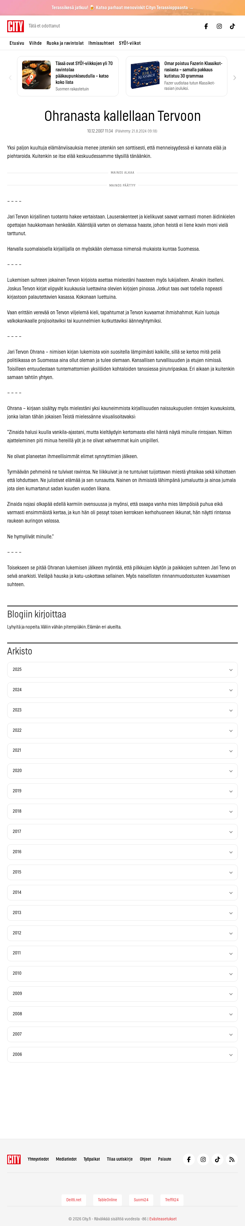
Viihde (35, 43)
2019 (17, 791)
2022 (17, 730)
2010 (17, 973)
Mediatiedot (66, 1159)
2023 (17, 710)
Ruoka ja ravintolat (65, 43)
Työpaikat (92, 1159)
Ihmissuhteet (101, 43)
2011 (17, 953)
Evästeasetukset (163, 1219)
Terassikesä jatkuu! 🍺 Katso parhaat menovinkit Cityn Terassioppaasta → (123, 7)
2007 (17, 1034)
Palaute (164, 1159)
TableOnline (107, 1200)
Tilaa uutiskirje (120, 1159)
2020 (17, 770)
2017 (17, 831)
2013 (17, 913)
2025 (17, 669)
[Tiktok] (232, 26)
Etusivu (17, 43)
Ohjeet (145, 1159)
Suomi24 (141, 1200)
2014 (17, 892)
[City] (14, 1159)
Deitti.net (73, 1200)
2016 (17, 852)
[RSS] (232, 1159)
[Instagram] (219, 26)
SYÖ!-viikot (130, 43)
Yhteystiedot (38, 1159)
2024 (17, 690)
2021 (17, 750)
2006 (17, 1054)
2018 (17, 811)
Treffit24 (172, 1200)
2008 (17, 1014)
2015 (17, 872)
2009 (17, 993)
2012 (17, 933)
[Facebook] (206, 26)
